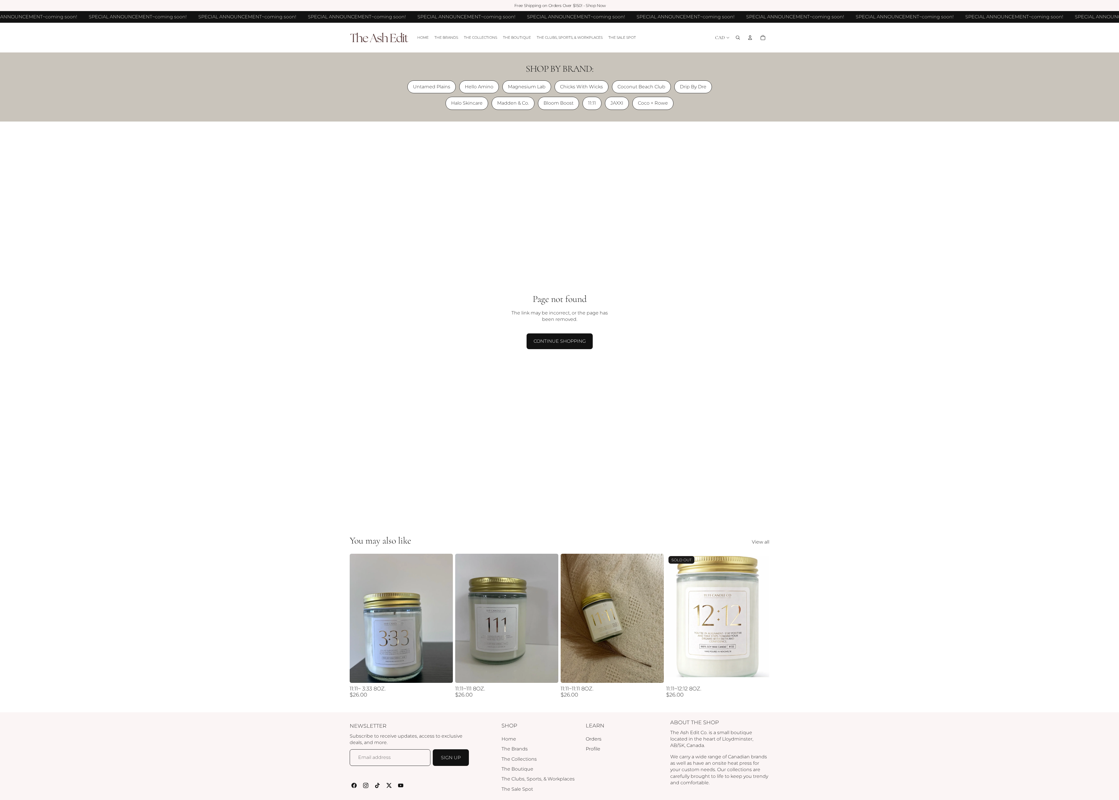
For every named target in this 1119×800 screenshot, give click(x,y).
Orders (593, 739)
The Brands (515, 749)
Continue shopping (560, 341)
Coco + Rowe (653, 103)
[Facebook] (354, 785)
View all (760, 542)
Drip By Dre (693, 86)
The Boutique (517, 769)
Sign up (451, 757)
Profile (593, 749)
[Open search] (737, 37)
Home (509, 739)
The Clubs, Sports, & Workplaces (538, 779)
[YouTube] (400, 785)
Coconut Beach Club (641, 86)
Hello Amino (479, 86)
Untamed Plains (431, 86)
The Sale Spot (517, 789)
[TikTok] (377, 785)
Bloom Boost (558, 103)
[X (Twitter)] (389, 785)
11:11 (592, 103)
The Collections (519, 759)
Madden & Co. (513, 103)
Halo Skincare (467, 103)
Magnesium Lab (527, 86)
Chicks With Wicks (581, 86)
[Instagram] (365, 785)
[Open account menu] (750, 37)
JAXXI (616, 103)
